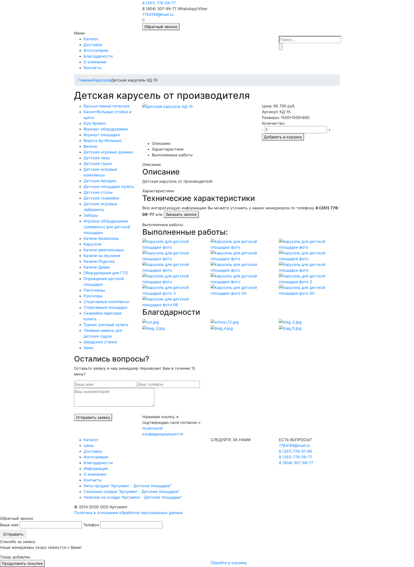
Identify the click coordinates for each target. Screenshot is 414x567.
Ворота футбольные (102, 140)
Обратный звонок (161, 26)
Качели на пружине (102, 255)
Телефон (91, 524)
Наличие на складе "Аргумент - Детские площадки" (133, 497)
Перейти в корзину (229, 562)
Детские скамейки (101, 198)
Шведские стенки (100, 341)
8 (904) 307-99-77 (296, 462)
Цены (89, 445)
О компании (95, 61)
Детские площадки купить (109, 186)
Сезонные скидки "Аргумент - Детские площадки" (131, 491)
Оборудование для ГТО (106, 272)
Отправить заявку (93, 417)
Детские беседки (100, 180)
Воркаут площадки (102, 134)
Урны (88, 347)
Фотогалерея (96, 50)
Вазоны (91, 146)
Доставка (93, 44)
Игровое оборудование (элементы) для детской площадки (107, 227)
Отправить (13, 534)
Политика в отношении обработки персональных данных (128, 512)
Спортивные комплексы (106, 301)
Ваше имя (9, 524)
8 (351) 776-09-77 (159, 2)
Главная (85, 80)
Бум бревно (95, 123)
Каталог (91, 38)
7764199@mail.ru (157, 14)
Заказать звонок (181, 214)
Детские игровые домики (108, 152)
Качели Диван (97, 267)
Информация (96, 468)
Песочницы (94, 290)
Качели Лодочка (99, 261)
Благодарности (98, 56)
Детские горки (98, 163)
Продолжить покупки (22, 563)
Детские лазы (97, 157)
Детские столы (98, 192)
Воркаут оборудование (106, 129)
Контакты (93, 67)
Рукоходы (93, 295)
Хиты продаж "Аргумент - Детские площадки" (127, 485)
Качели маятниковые (104, 249)
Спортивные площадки (105, 307)
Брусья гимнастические (107, 106)
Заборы (91, 215)
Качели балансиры (101, 238)
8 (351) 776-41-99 (295, 451)
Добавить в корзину (283, 136)
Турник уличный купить (106, 324)
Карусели (102, 80)
